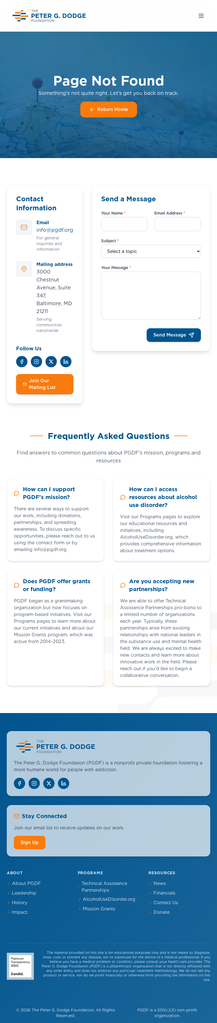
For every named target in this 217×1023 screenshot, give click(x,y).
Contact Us (165, 902)
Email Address (169, 213)
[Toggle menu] (201, 15)
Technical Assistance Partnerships (104, 887)
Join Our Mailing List (42, 384)
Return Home (112, 109)
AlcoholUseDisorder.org (109, 899)
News (159, 883)
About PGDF (26, 883)
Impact (19, 912)
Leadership (24, 893)
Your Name (113, 213)
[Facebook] (21, 361)
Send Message (169, 335)
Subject (110, 241)
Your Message (116, 267)
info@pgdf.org (54, 230)
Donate (161, 912)
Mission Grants (99, 908)
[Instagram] (36, 361)
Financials (164, 893)
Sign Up (30, 842)
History (19, 902)
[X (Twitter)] (51, 361)
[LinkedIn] (65, 361)
